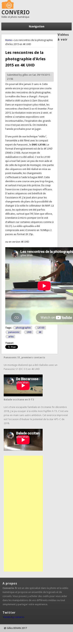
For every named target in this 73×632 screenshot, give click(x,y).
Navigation (36, 26)
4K (40, 332)
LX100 (41, 327)
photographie (23, 327)
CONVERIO (15, 12)
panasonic (14, 332)
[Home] (7, 7)
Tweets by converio (13, 617)
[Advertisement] (23, 514)
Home (8, 40)
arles (11, 336)
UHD (29, 332)
